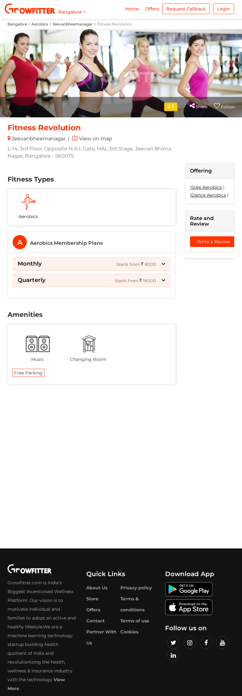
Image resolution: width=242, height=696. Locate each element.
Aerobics (40, 24)
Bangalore (17, 24)
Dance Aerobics (208, 195)
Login (223, 9)
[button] (91, 264)
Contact (95, 621)
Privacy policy (136, 588)
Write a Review (213, 241)
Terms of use (134, 621)
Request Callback (186, 9)
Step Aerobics (206, 187)
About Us (96, 588)
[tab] (91, 242)
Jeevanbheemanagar (73, 24)
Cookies (129, 632)
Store (92, 599)
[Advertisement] (210, 359)
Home (132, 9)
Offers (152, 9)
